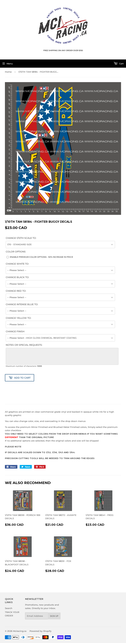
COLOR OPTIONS (16, 251)
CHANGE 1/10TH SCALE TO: (21, 238)
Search (8, 608)
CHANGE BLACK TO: (17, 277)
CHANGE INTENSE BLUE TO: (22, 304)
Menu (10, 63)
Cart (121, 63)
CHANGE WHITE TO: (17, 263)
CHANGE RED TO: (16, 290)
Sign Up (54, 616)
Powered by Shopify (40, 631)
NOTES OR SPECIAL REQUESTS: (24, 344)
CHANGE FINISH (15, 331)
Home (8, 71)
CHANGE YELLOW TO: (18, 317)
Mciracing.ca (19, 631)
